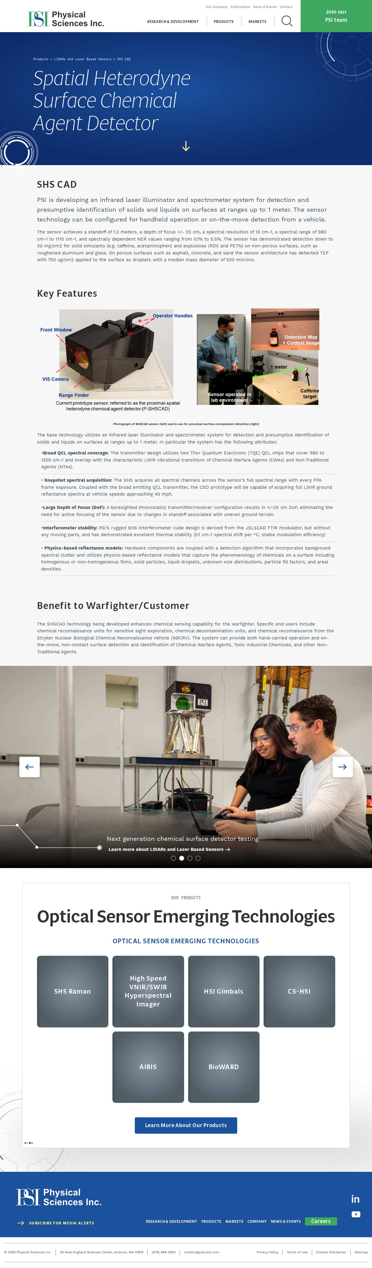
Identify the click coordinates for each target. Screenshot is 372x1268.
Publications (240, 7)
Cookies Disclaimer (331, 1252)
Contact (286, 7)
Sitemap (361, 1252)
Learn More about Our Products (186, 1125)
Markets (258, 21)
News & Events (265, 7)
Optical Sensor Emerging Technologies (186, 941)
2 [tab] (181, 858)
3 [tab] (189, 858)
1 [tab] (173, 858)
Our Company (216, 7)
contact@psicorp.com (201, 1252)
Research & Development (173, 21)
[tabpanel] (186, 767)
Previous (29, 767)
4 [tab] (198, 858)
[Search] (287, 22)
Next (343, 767)
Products (224, 21)
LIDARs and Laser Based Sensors (82, 59)
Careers (321, 1221)
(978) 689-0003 (164, 1252)
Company (257, 1221)
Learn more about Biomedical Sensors (151, 850)
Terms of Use (297, 1252)
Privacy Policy (267, 1252)
